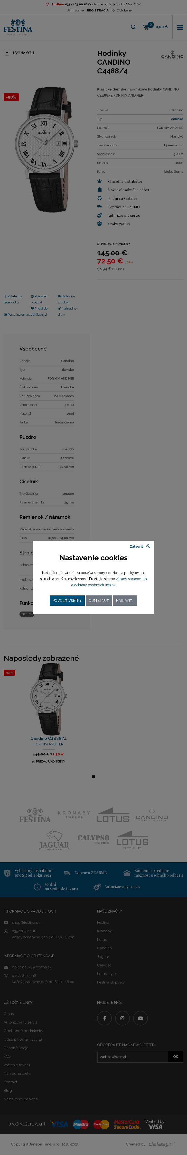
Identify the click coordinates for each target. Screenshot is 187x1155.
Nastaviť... (125, 601)
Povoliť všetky (67, 601)
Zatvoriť (137, 546)
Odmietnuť (99, 601)
